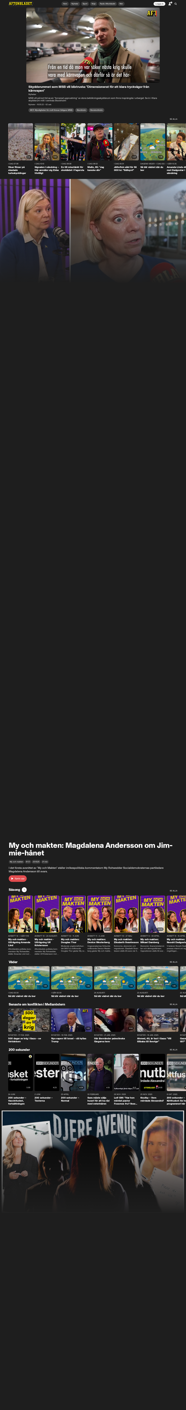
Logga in (159, 4)
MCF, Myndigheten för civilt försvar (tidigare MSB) (51, 110)
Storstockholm (96, 110)
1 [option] (24, 889)
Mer (121, 4)
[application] (93, 45)
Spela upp (20, 878)
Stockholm (81, 110)
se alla (173, 119)
